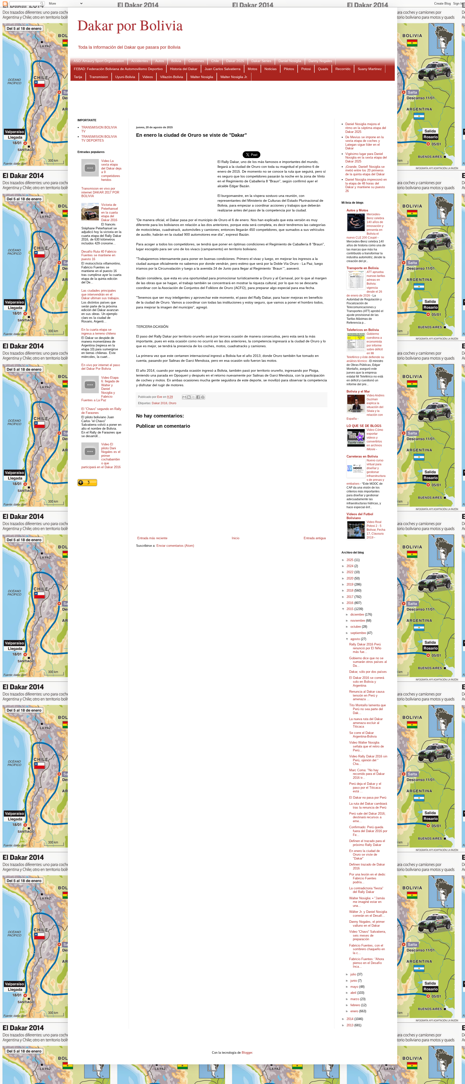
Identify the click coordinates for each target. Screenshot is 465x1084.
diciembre (357, 614)
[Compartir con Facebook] (198, 397)
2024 (350, 566)
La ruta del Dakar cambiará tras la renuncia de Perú (368, 805)
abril (353, 993)
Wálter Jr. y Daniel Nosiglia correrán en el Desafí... (368, 913)
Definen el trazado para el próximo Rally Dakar (367, 843)
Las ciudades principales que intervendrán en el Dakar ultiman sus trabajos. (100, 294)
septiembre (358, 633)
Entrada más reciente (152, 538)
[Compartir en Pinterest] (202, 397)
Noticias (270, 69)
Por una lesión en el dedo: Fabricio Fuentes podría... (367, 878)
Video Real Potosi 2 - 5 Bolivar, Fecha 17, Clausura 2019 (376, 529)
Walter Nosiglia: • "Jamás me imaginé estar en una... (367, 901)
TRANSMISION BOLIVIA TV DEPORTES (99, 138)
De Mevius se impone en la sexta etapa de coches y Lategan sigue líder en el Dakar (364, 142)
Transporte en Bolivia (363, 268)
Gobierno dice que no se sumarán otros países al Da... (368, 661)
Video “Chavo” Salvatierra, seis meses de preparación (367, 935)
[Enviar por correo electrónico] (184, 397)
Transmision (98, 77)
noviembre (358, 620)
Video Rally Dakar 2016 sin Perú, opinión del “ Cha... (368, 760)
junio (354, 980)
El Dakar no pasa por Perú (367, 797)
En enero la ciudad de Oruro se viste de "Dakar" (364, 854)
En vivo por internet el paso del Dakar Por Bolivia (100, 367)
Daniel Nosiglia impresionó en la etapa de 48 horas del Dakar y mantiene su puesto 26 (366, 185)
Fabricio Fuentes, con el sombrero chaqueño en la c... (367, 949)
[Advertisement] (232, 99)
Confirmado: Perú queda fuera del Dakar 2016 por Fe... (368, 830)
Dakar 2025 (235, 61)
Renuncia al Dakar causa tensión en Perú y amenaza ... (366, 695)
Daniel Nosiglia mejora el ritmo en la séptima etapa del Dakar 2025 (365, 127)
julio (353, 974)
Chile (215, 61)
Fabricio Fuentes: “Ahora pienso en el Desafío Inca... (366, 962)
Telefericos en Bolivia (363, 330)
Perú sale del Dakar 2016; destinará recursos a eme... (367, 817)
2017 (350, 597)
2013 (350, 1025)
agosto (355, 639)
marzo (355, 999)
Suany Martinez (370, 69)
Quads (323, 69)
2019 (350, 584)
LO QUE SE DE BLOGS (364, 426)
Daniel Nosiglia (290, 61)
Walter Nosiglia (201, 77)
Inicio (235, 538)
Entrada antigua (315, 538)
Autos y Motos (357, 210)
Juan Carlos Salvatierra (222, 69)
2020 (350, 578)
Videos (147, 77)
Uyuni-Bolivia (125, 77)
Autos (159, 61)
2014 (350, 1019)
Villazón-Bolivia (171, 77)
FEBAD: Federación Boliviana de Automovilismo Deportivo (118, 69)
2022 (350, 572)
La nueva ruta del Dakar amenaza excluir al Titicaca (366, 722)
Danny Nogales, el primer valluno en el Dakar (367, 923)
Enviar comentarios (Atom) (175, 545)
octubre (356, 626)
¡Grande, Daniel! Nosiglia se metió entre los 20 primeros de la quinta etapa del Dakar (365, 170)
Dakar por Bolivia (130, 24)
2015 (350, 609)
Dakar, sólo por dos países (368, 672)
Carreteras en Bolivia (362, 456)
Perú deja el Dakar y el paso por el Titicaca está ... (365, 787)
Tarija (78, 77)
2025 (350, 560)
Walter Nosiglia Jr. (234, 77)
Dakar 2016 (159, 403)
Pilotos (289, 69)
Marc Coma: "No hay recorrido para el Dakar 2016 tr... (367, 773)
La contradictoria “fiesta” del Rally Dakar (366, 890)
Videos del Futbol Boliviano (360, 516)
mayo (354, 986)
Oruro (172, 403)
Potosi (306, 69)
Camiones (196, 61)
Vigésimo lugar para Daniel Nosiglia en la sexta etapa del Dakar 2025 (366, 157)
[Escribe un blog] (188, 397)
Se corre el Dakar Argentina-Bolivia (363, 735)
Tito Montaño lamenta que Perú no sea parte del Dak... (367, 709)
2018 (350, 590)
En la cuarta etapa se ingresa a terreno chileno (98, 331)
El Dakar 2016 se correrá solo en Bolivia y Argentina (366, 681)
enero (354, 1011)
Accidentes (139, 61)
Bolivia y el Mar (358, 391)
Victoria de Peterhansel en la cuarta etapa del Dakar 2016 (109, 212)
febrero (355, 1005)
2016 (350, 603)
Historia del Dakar (183, 69)
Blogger (247, 1052)
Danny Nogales (320, 61)
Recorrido (342, 69)
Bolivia (176, 61)
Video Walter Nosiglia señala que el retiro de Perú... (366, 746)
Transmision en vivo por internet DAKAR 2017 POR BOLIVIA (100, 192)
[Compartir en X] (193, 397)
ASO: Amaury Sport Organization (99, 61)
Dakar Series (261, 61)
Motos (252, 69)
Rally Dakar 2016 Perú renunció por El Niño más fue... (365, 648)
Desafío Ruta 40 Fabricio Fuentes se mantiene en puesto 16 (98, 255)
